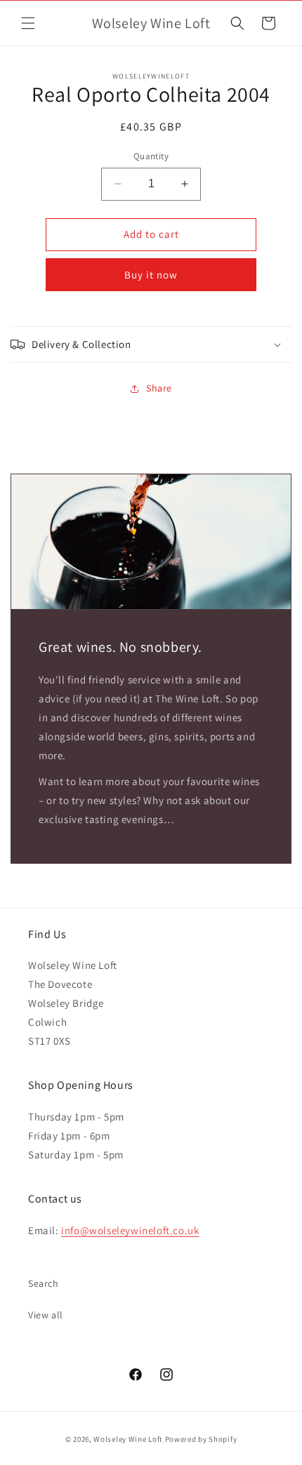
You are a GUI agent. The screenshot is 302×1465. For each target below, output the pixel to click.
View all (45, 1315)
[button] (28, 23)
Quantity (151, 156)
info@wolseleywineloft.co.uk (130, 1230)
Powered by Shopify (201, 1439)
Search (43, 1283)
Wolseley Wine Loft (128, 1439)
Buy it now (151, 274)
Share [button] (159, 388)
